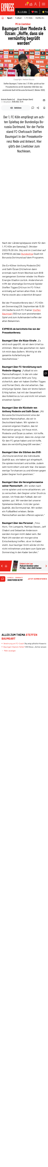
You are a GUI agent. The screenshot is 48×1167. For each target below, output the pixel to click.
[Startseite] (2, 18)
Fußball (18, 18)
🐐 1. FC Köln (22, 11)
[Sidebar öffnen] (43, 4)
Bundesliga (27, 253)
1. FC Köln (28, 18)
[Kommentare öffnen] (45, 373)
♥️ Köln (34, 11)
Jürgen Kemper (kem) (25, 99)
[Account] (35, 4)
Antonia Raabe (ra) (8, 99)
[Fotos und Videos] (31, 4)
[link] (7, 7)
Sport (9, 18)
